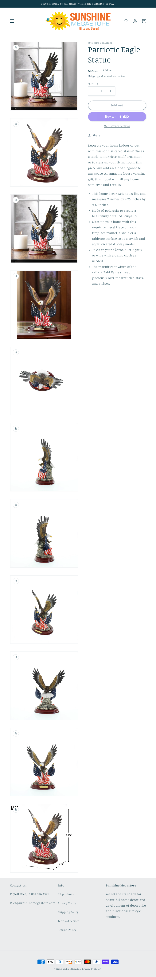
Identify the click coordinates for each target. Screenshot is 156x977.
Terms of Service (68, 921)
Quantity (93, 83)
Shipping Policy (68, 912)
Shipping (93, 76)
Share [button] (96, 135)
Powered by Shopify (92, 969)
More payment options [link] (117, 126)
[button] (12, 21)
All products (66, 894)
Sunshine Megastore (71, 969)
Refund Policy (67, 929)
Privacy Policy (67, 903)
